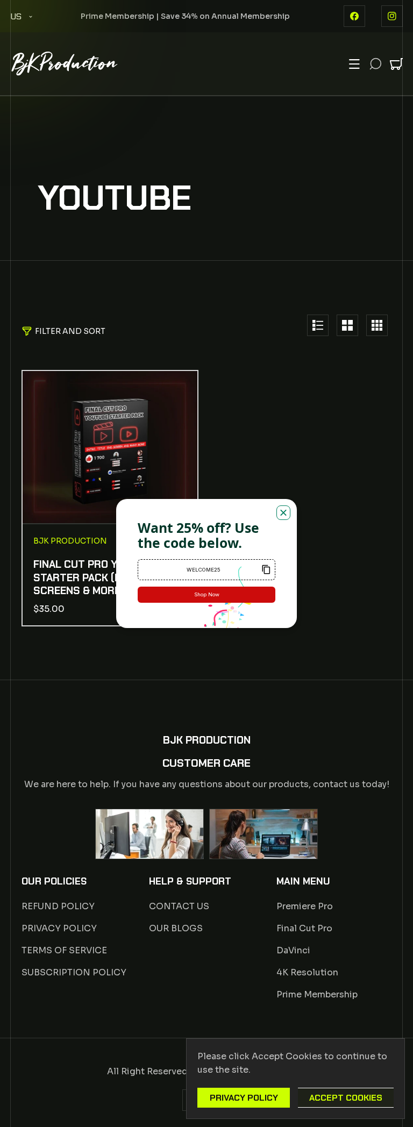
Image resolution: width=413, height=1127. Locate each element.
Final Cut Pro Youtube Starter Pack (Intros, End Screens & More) (105, 578)
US (16, 16)
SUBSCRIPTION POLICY (74, 972)
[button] (354, 64)
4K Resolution (307, 972)
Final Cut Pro (304, 928)
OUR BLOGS (176, 928)
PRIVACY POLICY (59, 928)
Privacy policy (244, 1097)
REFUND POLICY (58, 906)
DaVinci (293, 950)
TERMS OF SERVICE (64, 950)
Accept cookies (345, 1097)
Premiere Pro (304, 906)
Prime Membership (317, 994)
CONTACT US (179, 906)
